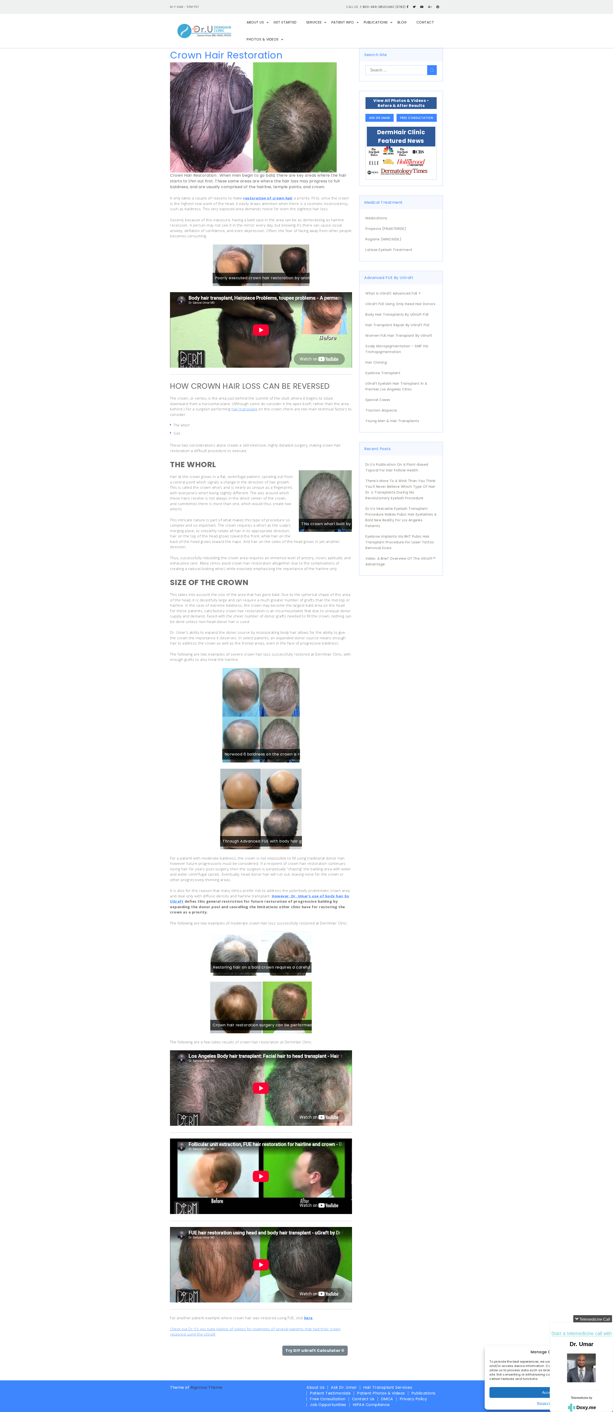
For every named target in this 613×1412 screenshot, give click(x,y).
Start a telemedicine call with (581, 1333)
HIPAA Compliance (371, 1404)
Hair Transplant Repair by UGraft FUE (397, 325)
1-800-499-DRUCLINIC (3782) (383, 7)
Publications (376, 22)
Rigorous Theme (206, 1387)
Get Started (285, 22)
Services (314, 22)
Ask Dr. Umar (344, 1387)
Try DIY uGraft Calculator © (315, 1350)
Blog (402, 22)
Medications (376, 218)
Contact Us (363, 1399)
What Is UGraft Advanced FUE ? (393, 293)
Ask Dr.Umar (379, 118)
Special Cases (377, 399)
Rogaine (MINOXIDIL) (383, 239)
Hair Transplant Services (387, 1387)
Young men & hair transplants (392, 420)
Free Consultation (416, 118)
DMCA (387, 1399)
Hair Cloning (376, 362)
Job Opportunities (328, 1404)
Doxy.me (586, 1407)
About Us (255, 22)
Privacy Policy (547, 1403)
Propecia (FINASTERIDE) (385, 228)
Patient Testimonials (330, 1393)
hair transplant (244, 409)
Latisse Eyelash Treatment (389, 249)
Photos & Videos (263, 39)
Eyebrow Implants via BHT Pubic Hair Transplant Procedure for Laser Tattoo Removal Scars (399, 542)
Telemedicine (579, 1398)
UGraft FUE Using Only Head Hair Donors (400, 304)
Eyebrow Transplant (382, 373)
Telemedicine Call (594, 1319)
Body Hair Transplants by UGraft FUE (397, 314)
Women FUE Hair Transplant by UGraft (398, 335)
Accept (547, 1392)
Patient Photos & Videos (381, 1393)
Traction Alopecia (381, 410)
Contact (425, 22)
